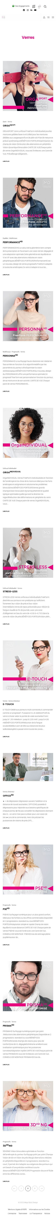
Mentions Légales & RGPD (17, 1209)
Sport (5, 122)
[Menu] (52, 17)
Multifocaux (13, 238)
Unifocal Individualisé (9, 468)
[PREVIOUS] (14, 1188)
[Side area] (48, 17)
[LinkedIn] (31, 10)
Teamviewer (23, 1213)
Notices (47, 1213)
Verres (10, 122)
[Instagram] (28, 10)
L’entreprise (12, 1213)
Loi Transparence (36, 1213)
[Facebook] (24, 10)
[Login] (43, 17)
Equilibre (5, 238)
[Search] (45, 6)
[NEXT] (41, 1188)
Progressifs (15, 352)
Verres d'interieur (14, 701)
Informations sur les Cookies (39, 1209)
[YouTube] (35, 10)
